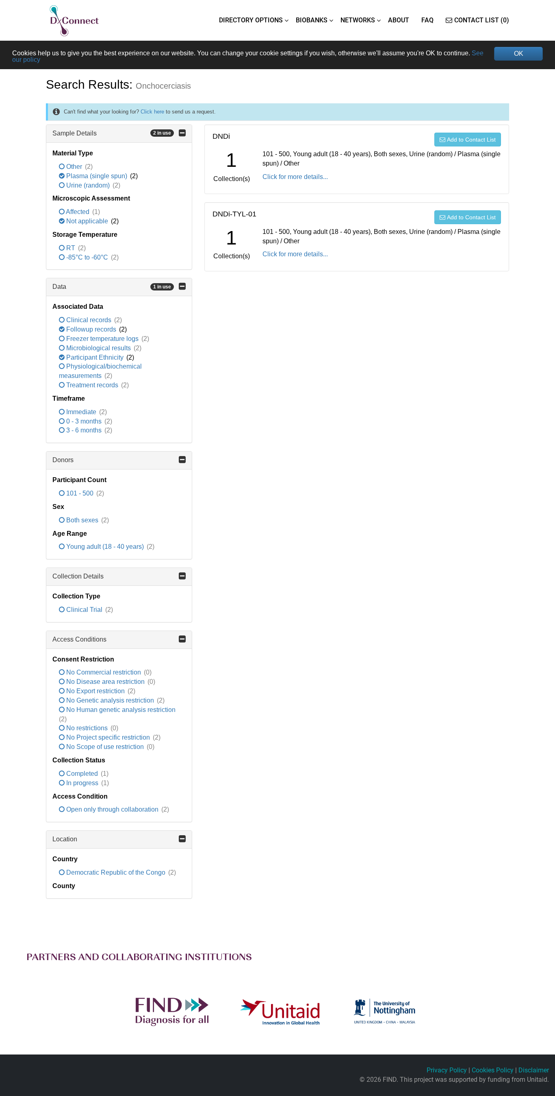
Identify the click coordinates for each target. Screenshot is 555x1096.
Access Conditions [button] (79, 639)
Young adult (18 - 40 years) (105, 546)
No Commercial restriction (104, 672)
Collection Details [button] (78, 576)
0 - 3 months (84, 421)
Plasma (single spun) (97, 175)
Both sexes (82, 520)
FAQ (427, 20)
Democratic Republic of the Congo (116, 872)
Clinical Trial (84, 609)
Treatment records (92, 385)
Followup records (91, 329)
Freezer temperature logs (102, 338)
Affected (78, 211)
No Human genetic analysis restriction (120, 709)
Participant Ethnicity (95, 357)
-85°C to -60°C (87, 257)
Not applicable (87, 221)
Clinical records (89, 320)
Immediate (81, 411)
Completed (82, 773)
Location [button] (64, 839)
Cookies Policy (493, 1070)
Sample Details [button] (111, 133)
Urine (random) (88, 185)
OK (518, 53)
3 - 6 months (84, 430)
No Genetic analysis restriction (110, 700)
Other (74, 166)
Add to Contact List (471, 139)
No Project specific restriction (108, 737)
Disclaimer (533, 1070)
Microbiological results (98, 348)
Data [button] (111, 286)
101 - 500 (80, 493)
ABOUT (398, 20)
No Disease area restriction (105, 681)
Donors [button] (63, 459)
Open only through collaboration (112, 809)
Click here (152, 112)
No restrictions (87, 728)
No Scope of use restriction (105, 746)
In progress (82, 782)
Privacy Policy (447, 1070)
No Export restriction (95, 691)
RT (71, 248)
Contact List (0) (481, 20)
